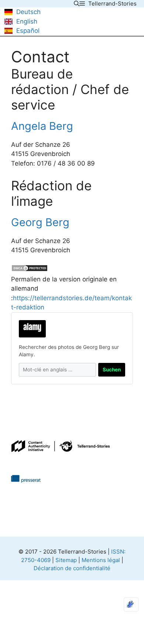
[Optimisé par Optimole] (131, 604)
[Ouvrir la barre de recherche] (76, 3)
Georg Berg (40, 222)
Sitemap (66, 560)
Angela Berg (42, 125)
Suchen (112, 369)
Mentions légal (101, 560)
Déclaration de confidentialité (72, 568)
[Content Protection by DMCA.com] (29, 269)
